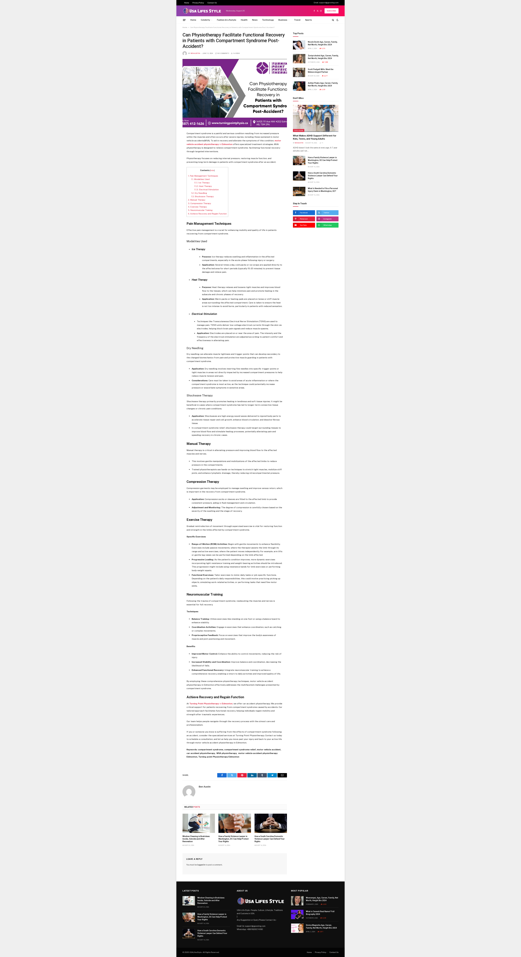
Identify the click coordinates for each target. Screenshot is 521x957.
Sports (308, 20)
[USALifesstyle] (201, 10)
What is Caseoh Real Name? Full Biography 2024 (320, 912)
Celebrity (205, 20)
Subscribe (331, 11)
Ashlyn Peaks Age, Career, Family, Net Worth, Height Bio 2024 (323, 84)
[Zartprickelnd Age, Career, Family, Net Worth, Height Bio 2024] (299, 58)
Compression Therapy (199, 203)
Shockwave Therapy (202, 196)
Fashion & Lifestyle (226, 20)
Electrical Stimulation (206, 189)
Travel (297, 20)
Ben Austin (195, 53)
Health (244, 20)
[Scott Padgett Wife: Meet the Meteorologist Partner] (299, 72)
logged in (201, 865)
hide (212, 170)
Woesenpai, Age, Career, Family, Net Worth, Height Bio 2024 (322, 899)
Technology (268, 20)
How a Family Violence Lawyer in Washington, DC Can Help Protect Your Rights (233, 839)
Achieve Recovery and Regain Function (207, 214)
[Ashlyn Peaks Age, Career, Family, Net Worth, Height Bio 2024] (299, 86)
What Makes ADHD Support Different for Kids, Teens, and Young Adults (314, 137)
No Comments (223, 53)
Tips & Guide (298, 130)
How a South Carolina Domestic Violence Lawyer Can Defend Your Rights (270, 839)
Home (186, 3)
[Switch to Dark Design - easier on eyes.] (337, 20)
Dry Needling (199, 193)
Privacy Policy (198, 3)
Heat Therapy (203, 186)
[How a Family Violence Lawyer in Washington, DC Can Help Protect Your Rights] (234, 823)
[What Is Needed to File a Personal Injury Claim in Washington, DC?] (299, 191)
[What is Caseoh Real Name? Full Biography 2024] (297, 914)
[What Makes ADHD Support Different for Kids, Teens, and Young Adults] (316, 118)
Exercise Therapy (197, 207)
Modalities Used (200, 179)
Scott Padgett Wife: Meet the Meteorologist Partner (320, 70)
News (255, 20)
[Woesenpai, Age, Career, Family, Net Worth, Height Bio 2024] (297, 900)
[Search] (333, 20)
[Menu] (184, 20)
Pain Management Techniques (203, 176)
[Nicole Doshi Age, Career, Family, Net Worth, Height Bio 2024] (299, 45)
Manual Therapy (196, 200)
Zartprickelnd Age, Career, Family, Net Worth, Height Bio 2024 (323, 57)
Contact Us (212, 3)
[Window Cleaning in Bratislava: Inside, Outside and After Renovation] (198, 823)
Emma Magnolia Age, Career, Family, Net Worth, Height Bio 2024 (321, 926)
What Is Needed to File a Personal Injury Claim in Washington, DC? (323, 189)
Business (282, 20)
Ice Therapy (202, 182)
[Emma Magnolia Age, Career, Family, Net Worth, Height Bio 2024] (297, 928)
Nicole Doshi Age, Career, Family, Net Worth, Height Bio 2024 (322, 43)
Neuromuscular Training (200, 210)
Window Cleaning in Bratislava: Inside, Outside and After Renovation (196, 839)
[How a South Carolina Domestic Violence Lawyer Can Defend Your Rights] (271, 823)
